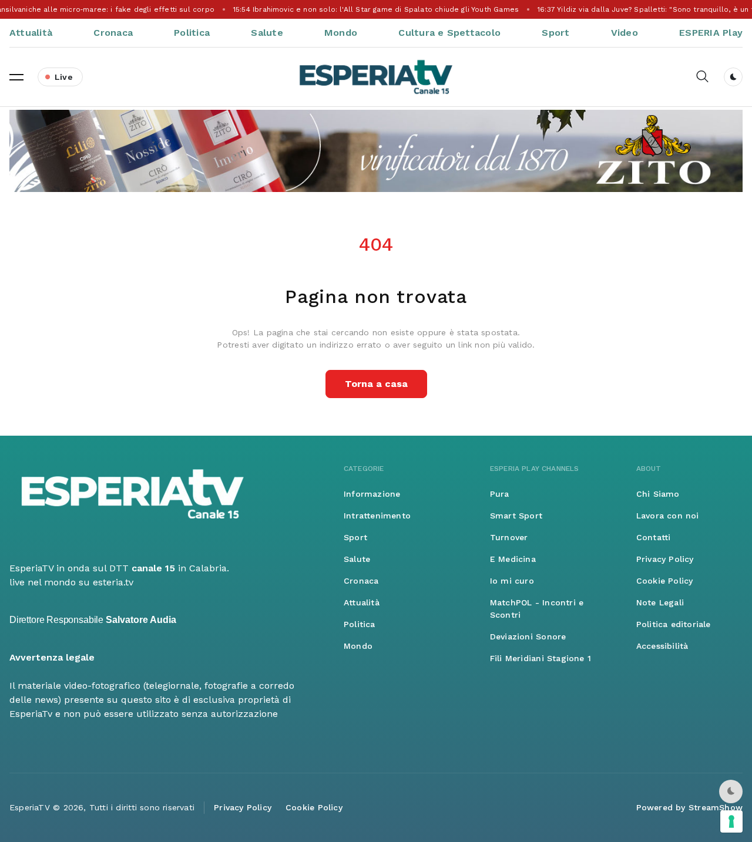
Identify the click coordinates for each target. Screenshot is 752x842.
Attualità (30, 32)
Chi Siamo (658, 494)
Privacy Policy (665, 559)
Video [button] (624, 32)
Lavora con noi (667, 515)
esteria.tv (113, 582)
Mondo (340, 32)
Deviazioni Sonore (528, 636)
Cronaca (113, 32)
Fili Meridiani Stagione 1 (540, 658)
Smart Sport (516, 515)
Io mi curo (512, 580)
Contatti (653, 537)
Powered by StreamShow (689, 807)
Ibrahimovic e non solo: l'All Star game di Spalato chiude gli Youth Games (376, 9)
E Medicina (513, 559)
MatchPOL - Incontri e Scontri (536, 608)
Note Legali (660, 602)
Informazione (372, 494)
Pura (499, 494)
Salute (267, 32)
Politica (192, 32)
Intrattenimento (377, 515)
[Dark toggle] (733, 77)
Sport (555, 32)
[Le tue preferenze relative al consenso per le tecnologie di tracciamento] (731, 821)
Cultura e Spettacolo (449, 32)
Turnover (509, 537)
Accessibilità (662, 646)
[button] (16, 77)
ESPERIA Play (711, 32)
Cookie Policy (664, 580)
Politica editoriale (673, 624)
